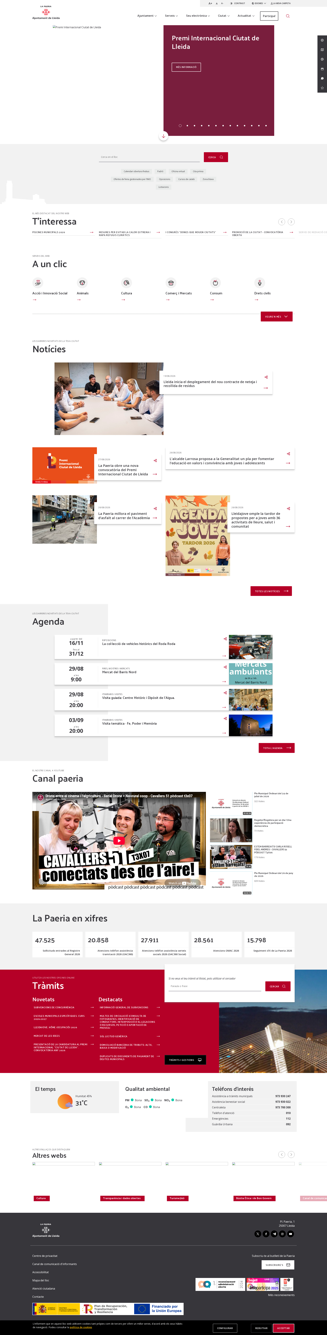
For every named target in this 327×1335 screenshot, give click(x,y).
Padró (160, 171)
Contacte (38, 1297)
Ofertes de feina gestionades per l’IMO (132, 179)
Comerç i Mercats (179, 293)
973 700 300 (283, 1107)
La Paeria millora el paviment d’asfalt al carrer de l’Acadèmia (124, 515)
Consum (216, 293)
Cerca (212, 157)
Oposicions (164, 179)
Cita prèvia (198, 171)
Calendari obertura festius (136, 171)
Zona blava (208, 179)
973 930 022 (283, 1102)
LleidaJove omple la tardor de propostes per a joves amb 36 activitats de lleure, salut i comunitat (255, 520)
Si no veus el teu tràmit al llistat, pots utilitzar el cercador (202, 978)
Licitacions (164, 187)
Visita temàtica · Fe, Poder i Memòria (129, 723)
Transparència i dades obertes (122, 1198)
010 (288, 1113)
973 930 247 (283, 1096)
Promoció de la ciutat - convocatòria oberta (257, 234)
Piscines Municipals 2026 (48, 232)
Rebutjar (261, 1328)
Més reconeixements (281, 1295)
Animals (83, 293)
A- (222, 3)
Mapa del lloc (40, 1280)
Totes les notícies (268, 591)
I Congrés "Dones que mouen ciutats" (191, 232)
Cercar (274, 986)
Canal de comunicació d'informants (54, 1264)
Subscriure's (274, 1265)
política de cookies (81, 1327)
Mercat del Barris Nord (119, 672)
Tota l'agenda (273, 748)
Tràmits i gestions (182, 1060)
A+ (210, 3)
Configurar (225, 1328)
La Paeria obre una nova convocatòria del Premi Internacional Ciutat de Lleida (123, 469)
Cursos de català (186, 179)
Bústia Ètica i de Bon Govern (253, 1198)
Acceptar (283, 1328)
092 (288, 1124)
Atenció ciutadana (43, 1288)
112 (288, 1118)
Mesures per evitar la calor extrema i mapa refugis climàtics (125, 234)
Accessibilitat (40, 1272)
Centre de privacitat (44, 1256)
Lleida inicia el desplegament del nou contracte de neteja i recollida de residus (210, 384)
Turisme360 (177, 1198)
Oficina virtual (178, 171)
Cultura (126, 293)
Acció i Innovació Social (49, 293)
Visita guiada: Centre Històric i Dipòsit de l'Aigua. (138, 698)
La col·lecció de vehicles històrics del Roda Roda (138, 644)
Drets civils (262, 293)
